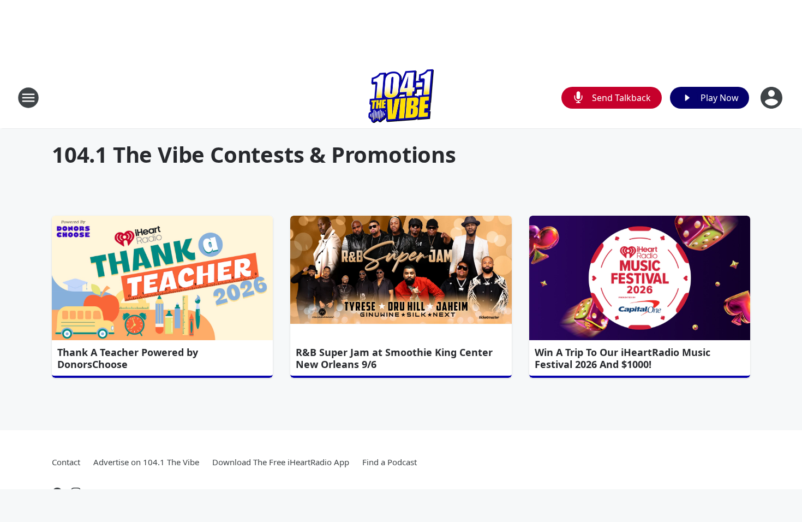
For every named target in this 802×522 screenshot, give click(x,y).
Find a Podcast (389, 461)
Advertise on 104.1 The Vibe (146, 461)
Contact (66, 461)
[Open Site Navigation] (28, 98)
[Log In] (773, 98)
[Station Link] (401, 97)
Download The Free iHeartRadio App (280, 461)
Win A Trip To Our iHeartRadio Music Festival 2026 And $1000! (622, 358)
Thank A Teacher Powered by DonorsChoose (127, 358)
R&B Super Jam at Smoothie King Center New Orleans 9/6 (394, 358)
